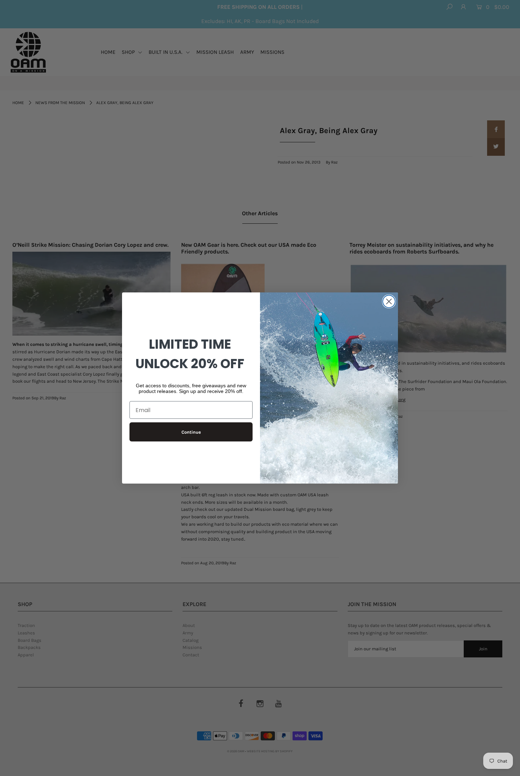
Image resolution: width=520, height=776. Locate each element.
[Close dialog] (389, 301)
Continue (191, 432)
